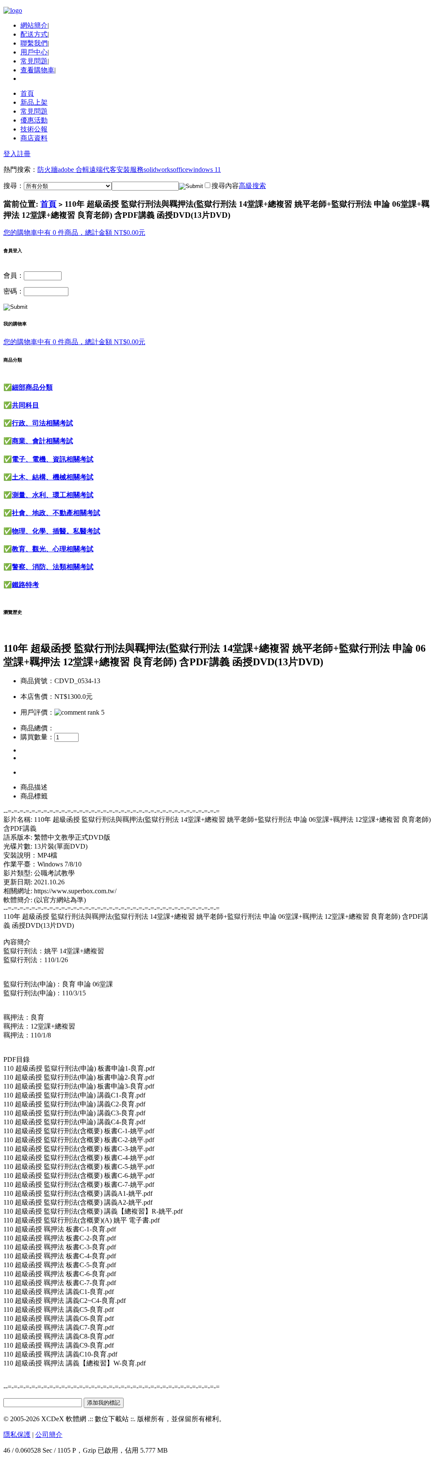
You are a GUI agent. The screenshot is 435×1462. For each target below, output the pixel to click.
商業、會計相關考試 (42, 441)
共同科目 (25, 405)
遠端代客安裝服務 (116, 169)
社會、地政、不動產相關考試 (56, 512)
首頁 (27, 93)
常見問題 (34, 61)
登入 (10, 153)
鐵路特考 (25, 584)
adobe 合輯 (73, 169)
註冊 (24, 153)
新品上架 (34, 102)
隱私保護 (17, 1434)
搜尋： (13, 185)
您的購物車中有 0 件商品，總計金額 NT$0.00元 (74, 232)
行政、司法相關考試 (42, 423)
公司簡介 (48, 1434)
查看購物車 (37, 70)
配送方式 (34, 34)
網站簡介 (34, 25)
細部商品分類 (32, 387)
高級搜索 (252, 185)
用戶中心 (34, 52)
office (180, 169)
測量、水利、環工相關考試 (52, 495)
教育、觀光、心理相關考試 (52, 549)
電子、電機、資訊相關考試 (52, 459)
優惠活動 (34, 120)
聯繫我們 (34, 43)
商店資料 (34, 138)
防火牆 (47, 169)
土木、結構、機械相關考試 (52, 477)
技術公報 (34, 129)
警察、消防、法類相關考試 (52, 566)
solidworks (158, 169)
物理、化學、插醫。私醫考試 (56, 531)
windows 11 (204, 169)
